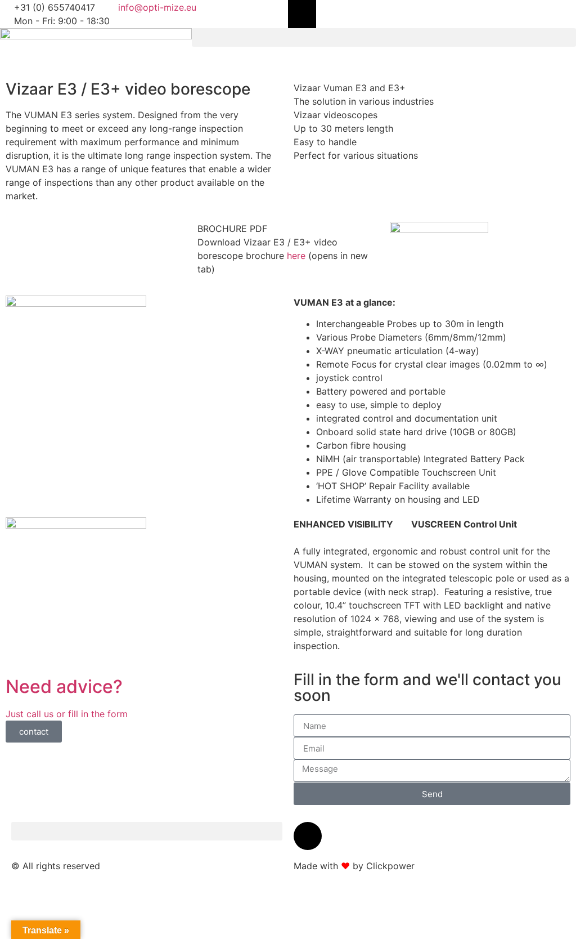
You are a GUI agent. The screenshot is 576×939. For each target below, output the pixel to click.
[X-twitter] (302, 14)
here (296, 255)
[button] (384, 37)
